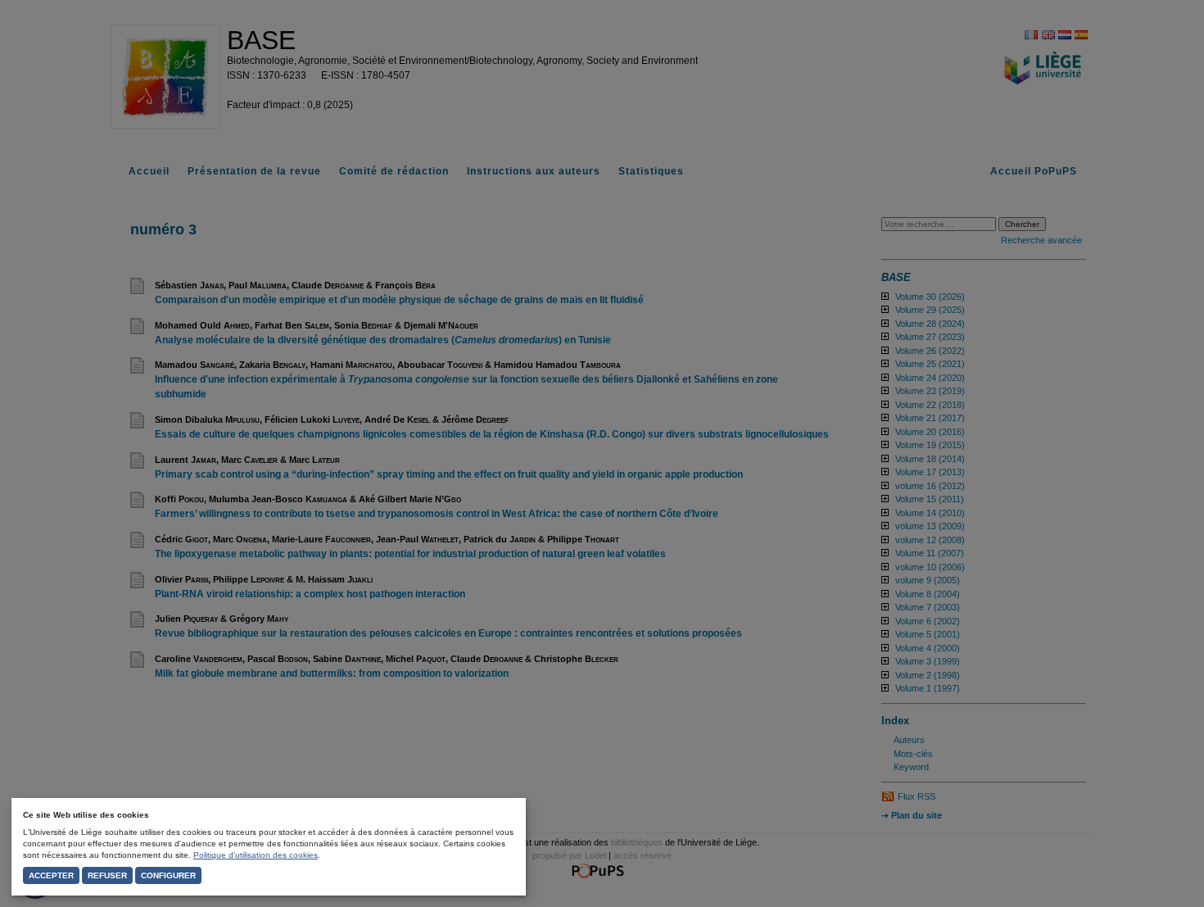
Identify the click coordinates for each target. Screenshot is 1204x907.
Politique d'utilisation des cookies (255, 854)
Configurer (168, 875)
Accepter (51, 875)
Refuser (107, 875)
